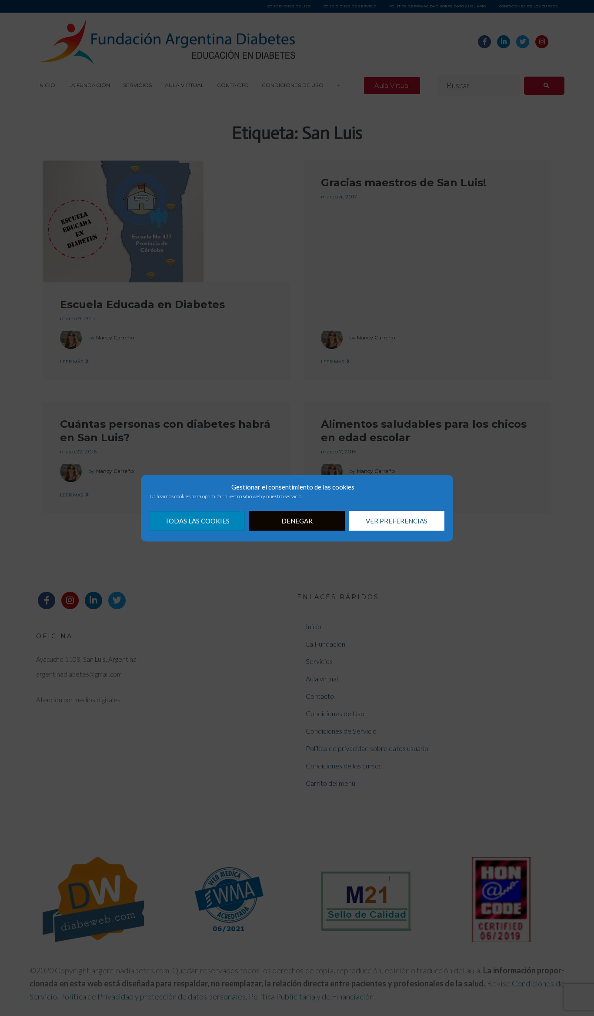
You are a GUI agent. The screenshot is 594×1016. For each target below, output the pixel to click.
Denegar (297, 521)
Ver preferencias (396, 521)
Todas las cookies (197, 521)
